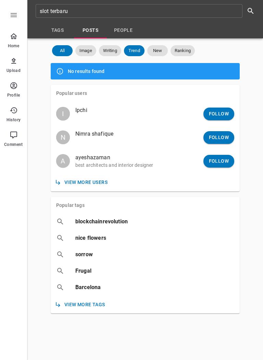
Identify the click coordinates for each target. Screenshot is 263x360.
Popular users (71, 93)
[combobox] (147, 11)
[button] (62, 50)
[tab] (57, 30)
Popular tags (70, 205)
